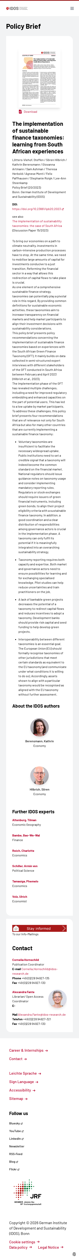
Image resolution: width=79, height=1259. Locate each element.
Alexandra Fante (23, 992)
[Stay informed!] (39, 928)
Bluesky (15, 1123)
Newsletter (16, 1146)
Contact (16, 1058)
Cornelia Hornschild (25, 959)
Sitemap (16, 1098)
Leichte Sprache (23, 1073)
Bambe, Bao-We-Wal (26, 835)
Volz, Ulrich (19, 896)
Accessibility (20, 1090)
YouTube (15, 1131)
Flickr (13, 1169)
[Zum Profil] (57, 999)
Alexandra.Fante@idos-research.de (42, 1014)
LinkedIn (15, 1138)
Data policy (18, 1247)
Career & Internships (26, 1050)
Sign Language (22, 1081)
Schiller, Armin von (25, 866)
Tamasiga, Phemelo (25, 881)
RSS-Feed (15, 1154)
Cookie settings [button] (22, 1241)
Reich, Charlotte (23, 850)
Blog (12, 1161)
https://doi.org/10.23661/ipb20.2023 (36, 209)
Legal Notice (48, 1247)
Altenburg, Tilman (24, 820)
